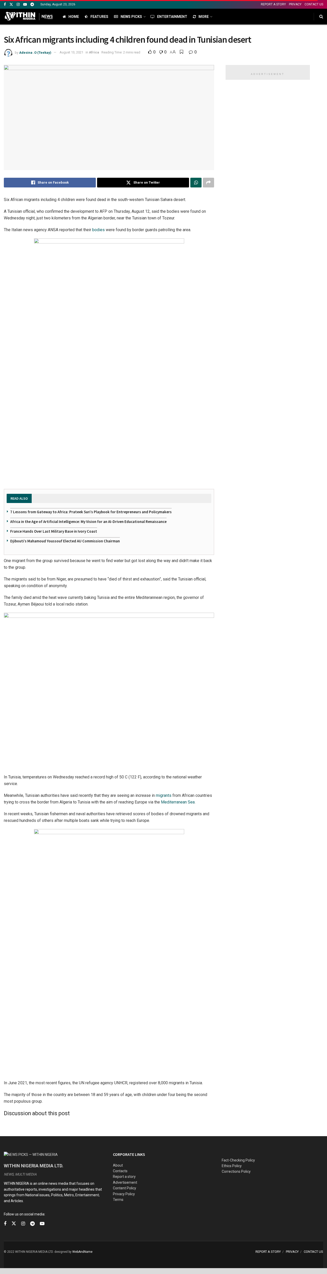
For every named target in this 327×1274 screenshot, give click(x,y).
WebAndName (82, 1252)
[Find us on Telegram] (32, 4)
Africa (94, 52)
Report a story (124, 1177)
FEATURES (99, 17)
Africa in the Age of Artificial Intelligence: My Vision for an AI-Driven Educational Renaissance (88, 521)
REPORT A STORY (273, 4)
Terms (118, 1200)
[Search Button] (321, 17)
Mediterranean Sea (178, 802)
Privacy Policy (124, 1194)
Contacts (120, 1171)
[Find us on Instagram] (18, 4)
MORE (203, 17)
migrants (163, 795)
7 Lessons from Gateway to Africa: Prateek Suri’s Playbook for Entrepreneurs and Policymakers (91, 511)
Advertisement (125, 1182)
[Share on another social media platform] (208, 182)
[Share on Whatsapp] (196, 182)
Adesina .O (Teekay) (35, 52)
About (118, 1165)
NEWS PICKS (131, 17)
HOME (73, 17)
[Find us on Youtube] (25, 4)
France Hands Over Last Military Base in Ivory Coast (53, 531)
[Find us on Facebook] (5, 4)
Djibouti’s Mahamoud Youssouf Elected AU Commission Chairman (65, 541)
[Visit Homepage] (29, 16)
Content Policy (124, 1188)
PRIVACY (295, 4)
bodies (98, 229)
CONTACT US (314, 4)
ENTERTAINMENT (172, 17)
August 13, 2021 (71, 52)
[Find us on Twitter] (11, 4)
